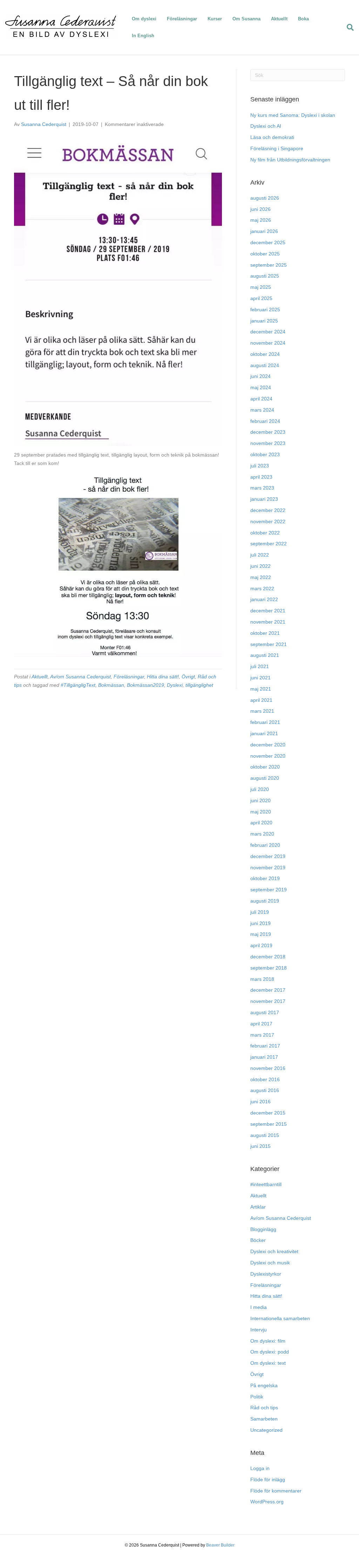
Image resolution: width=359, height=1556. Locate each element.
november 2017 (267, 1001)
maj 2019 (260, 934)
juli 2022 (259, 555)
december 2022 (267, 510)
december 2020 (267, 744)
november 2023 (267, 443)
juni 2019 (260, 923)
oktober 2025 (265, 254)
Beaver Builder (220, 1545)
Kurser (215, 18)
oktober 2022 (265, 533)
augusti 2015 (264, 1135)
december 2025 (267, 242)
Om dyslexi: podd (269, 1352)
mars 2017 (262, 1035)
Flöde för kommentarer (276, 1491)
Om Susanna (246, 18)
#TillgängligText (78, 685)
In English (143, 35)
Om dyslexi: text (268, 1363)
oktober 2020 (265, 767)
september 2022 (268, 543)
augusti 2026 (264, 198)
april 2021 (261, 700)
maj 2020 (260, 811)
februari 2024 (265, 421)
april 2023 (261, 477)
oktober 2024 (265, 354)
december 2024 (267, 331)
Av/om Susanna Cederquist (80, 676)
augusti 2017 (264, 1012)
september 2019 (268, 889)
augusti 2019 (264, 901)
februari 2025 (265, 309)
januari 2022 (264, 599)
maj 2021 (260, 689)
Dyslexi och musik (270, 1262)
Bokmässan (111, 685)
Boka (303, 18)
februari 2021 (265, 722)
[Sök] (347, 27)
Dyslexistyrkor (265, 1274)
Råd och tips (264, 1407)
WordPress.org (267, 1501)
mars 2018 (262, 979)
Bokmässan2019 (145, 685)
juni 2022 (260, 566)
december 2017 (267, 990)
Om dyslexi (144, 18)
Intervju (258, 1329)
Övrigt (188, 676)
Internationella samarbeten (280, 1318)
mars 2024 (262, 410)
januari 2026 (264, 231)
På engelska (264, 1385)
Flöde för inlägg (267, 1479)
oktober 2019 (265, 878)
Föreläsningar (182, 18)
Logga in (260, 1468)
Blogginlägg (263, 1229)
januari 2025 (264, 321)
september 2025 (268, 265)
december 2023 (267, 432)
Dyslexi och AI (265, 126)
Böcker (258, 1240)
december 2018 (267, 956)
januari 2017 (264, 1057)
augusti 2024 (264, 365)
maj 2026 (260, 220)
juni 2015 (260, 1146)
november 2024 (267, 343)
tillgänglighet (199, 685)
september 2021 (268, 644)
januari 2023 (264, 499)
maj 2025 (260, 287)
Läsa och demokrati (272, 137)
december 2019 (267, 856)
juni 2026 (260, 209)
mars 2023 (262, 488)
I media (258, 1307)
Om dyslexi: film (267, 1341)
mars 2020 (262, 834)
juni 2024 (260, 376)
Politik (256, 1396)
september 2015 (268, 1124)
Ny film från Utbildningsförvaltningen (290, 159)
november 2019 (267, 867)
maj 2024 (260, 387)
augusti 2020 (264, 778)
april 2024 (261, 398)
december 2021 (267, 610)
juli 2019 (259, 912)
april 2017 (261, 1023)
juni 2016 (260, 1101)
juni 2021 (260, 677)
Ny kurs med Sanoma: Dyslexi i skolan (292, 115)
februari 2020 (265, 845)
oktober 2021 (265, 633)
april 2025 (261, 298)
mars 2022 (262, 588)
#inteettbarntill (266, 1184)
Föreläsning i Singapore (276, 148)
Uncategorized (266, 1430)
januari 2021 (264, 733)
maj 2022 (260, 577)
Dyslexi (175, 685)
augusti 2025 (264, 276)
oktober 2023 (265, 454)
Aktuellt (279, 18)
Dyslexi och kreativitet (274, 1251)
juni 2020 (260, 800)
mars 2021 (262, 711)
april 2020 (261, 822)
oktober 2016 (265, 1079)
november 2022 (267, 521)
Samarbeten (264, 1419)
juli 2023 (259, 465)
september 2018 (268, 968)
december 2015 (267, 1113)
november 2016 (267, 1068)
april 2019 (261, 945)
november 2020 (267, 756)
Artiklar (258, 1207)
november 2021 (267, 622)
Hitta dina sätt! (163, 676)
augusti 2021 (264, 655)
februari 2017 (265, 1046)
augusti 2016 (264, 1090)
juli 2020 (259, 789)
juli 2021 (259, 666)
